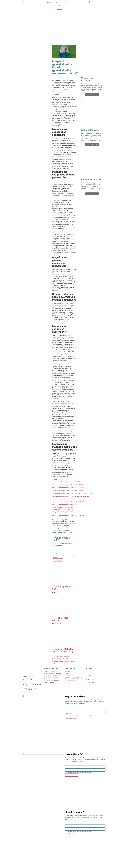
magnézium (56, 97)
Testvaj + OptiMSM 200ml (61, 587)
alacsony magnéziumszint (61, 303)
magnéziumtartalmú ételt (59, 337)
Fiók (60, 6)
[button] (66, 2)
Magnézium (65, 77)
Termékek (49, 2)
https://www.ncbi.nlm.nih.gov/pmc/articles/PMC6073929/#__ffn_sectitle (72, 493)
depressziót (55, 250)
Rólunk (58, 2)
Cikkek (54, 6)
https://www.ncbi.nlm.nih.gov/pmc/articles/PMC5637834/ (68, 487)
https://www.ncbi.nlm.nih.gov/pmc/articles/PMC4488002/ (68, 490)
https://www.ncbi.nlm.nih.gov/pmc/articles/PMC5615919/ (68, 502)
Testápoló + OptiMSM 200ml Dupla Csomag (62, 650)
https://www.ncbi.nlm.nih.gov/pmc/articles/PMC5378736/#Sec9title (71, 496)
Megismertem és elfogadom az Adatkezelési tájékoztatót (79, 715)
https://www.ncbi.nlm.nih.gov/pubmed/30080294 (66, 482)
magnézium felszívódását (59, 360)
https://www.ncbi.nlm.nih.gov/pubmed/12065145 (65, 499)
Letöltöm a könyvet (71, 718)
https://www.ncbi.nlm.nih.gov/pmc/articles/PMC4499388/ (68, 515)
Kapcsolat (59, 9)
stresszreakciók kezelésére (66, 198)
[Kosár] (88, 2)
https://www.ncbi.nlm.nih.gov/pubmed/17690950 (65, 504)
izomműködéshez (57, 111)
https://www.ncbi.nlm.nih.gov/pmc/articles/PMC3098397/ (68, 485)
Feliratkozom (57, 560)
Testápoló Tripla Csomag (60, 619)
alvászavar (70, 310)
